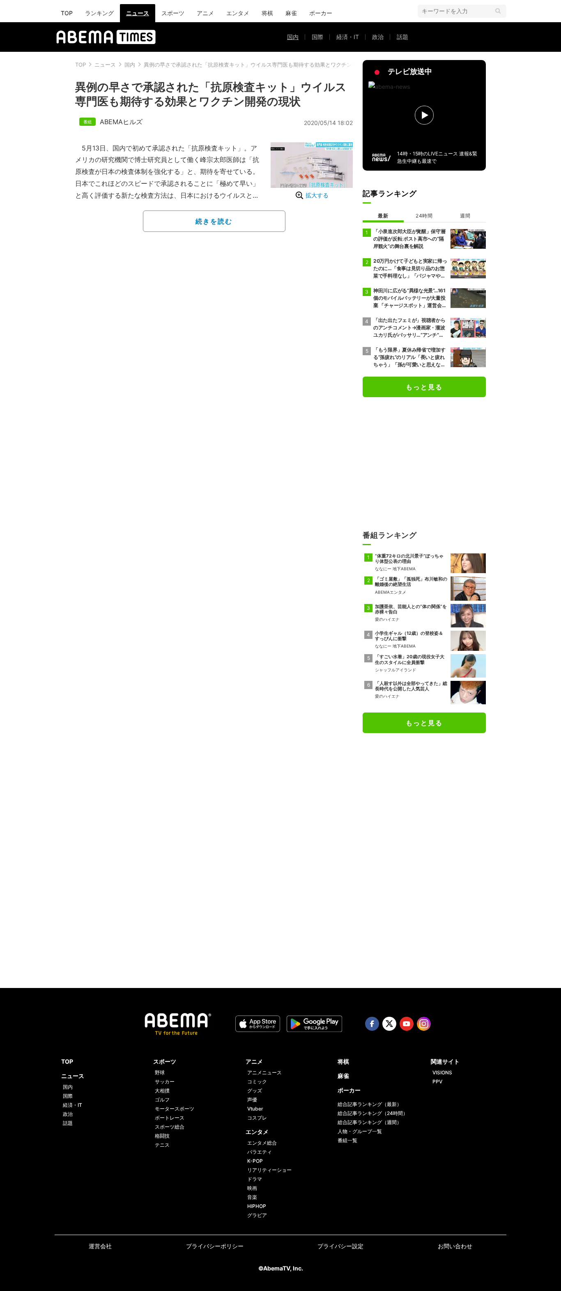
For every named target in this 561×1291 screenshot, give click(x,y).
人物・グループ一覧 (360, 1131)
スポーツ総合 (169, 1127)
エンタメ (237, 12)
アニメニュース (264, 1072)
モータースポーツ (174, 1109)
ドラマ (254, 1179)
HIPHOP (256, 1206)
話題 (402, 36)
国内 (293, 36)
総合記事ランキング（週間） (370, 1122)
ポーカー (320, 12)
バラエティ (259, 1152)
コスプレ (257, 1118)
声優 (252, 1100)
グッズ (254, 1090)
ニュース (137, 12)
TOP (67, 12)
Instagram (424, 1024)
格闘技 (162, 1136)
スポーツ (172, 12)
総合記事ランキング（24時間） (373, 1113)
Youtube (407, 1024)
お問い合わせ (455, 1245)
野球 (160, 1072)
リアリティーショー (269, 1170)
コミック (257, 1081)
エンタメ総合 (262, 1143)
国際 (317, 36)
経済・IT (347, 36)
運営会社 (100, 1245)
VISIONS (442, 1072)
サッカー (165, 1081)
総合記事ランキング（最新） (370, 1104)
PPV (437, 1081)
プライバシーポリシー (215, 1245)
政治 (378, 36)
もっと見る (424, 387)
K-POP (255, 1161)
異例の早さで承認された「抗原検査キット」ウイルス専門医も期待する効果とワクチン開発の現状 (261, 64)
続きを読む (213, 221)
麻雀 (291, 12)
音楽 (252, 1197)
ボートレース (169, 1118)
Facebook (372, 1024)
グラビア (257, 1215)
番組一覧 (347, 1140)
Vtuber (255, 1109)
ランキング (99, 12)
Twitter (389, 1024)
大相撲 (162, 1090)
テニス (162, 1145)
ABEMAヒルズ (121, 121)
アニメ (205, 12)
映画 (252, 1188)
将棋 (267, 12)
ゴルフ (162, 1100)
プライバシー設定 (340, 1245)
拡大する (317, 195)
